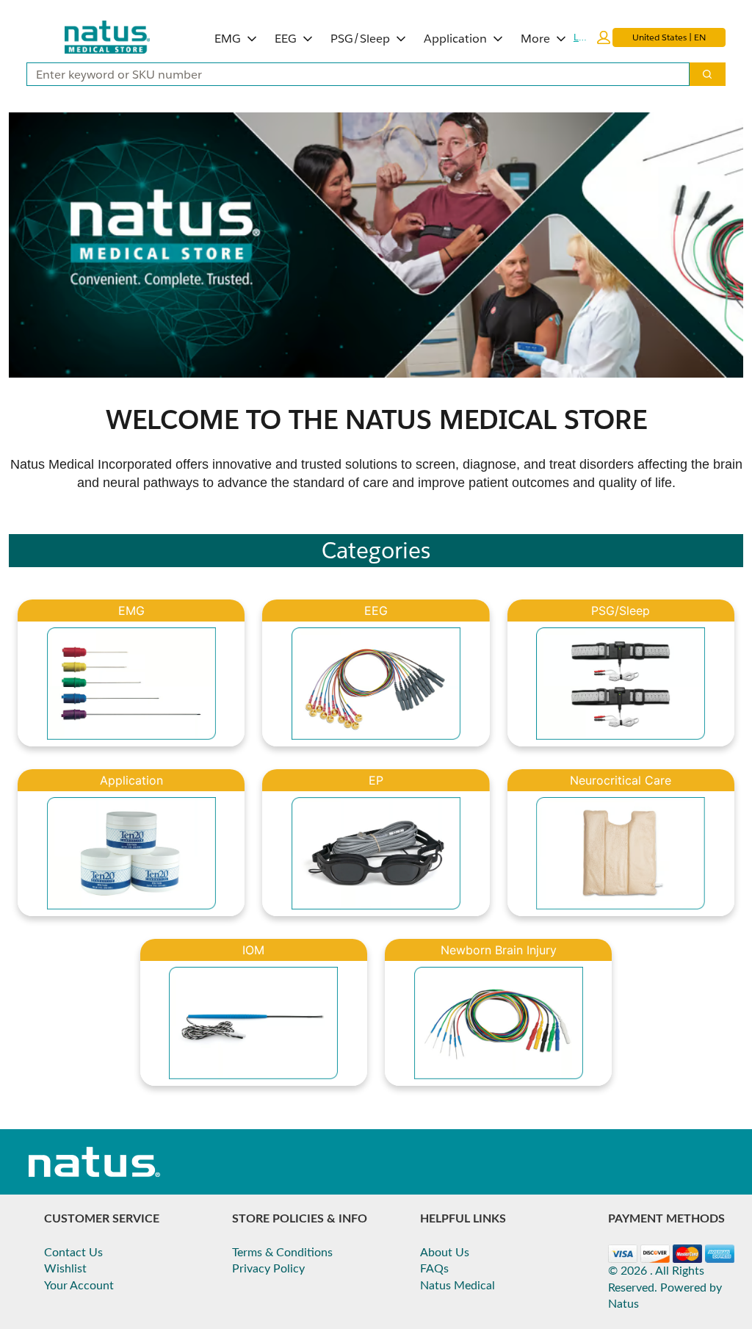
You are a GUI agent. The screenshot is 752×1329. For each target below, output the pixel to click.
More (535, 38)
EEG (286, 38)
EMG (227, 38)
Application (455, 38)
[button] (591, 37)
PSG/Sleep (360, 38)
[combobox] (352, 74)
